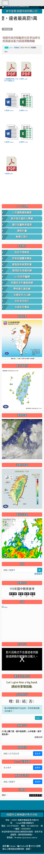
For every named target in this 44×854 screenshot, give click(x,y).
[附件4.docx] (11, 132)
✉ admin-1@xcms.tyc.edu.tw (26, 837)
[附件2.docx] (11, 100)
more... (38, 718)
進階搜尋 (38, 574)
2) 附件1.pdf (23, 79)
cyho (10, 47)
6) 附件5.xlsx (23, 142)
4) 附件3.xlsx (23, 110)
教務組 (16, 47)
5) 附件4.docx (9, 142)
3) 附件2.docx (9, 110)
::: (2, 9)
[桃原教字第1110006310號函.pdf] (11, 69)
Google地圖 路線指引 (25, 823)
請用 (4, 846)
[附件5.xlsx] (26, 132)
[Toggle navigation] (5, 3)
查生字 (38, 754)
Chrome (12, 846)
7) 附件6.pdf (8, 173)
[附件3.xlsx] (26, 100)
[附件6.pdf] (11, 163)
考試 (6, 47)
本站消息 (7, 29)
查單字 (38, 768)
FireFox (22, 846)
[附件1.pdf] (26, 69)
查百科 (38, 782)
